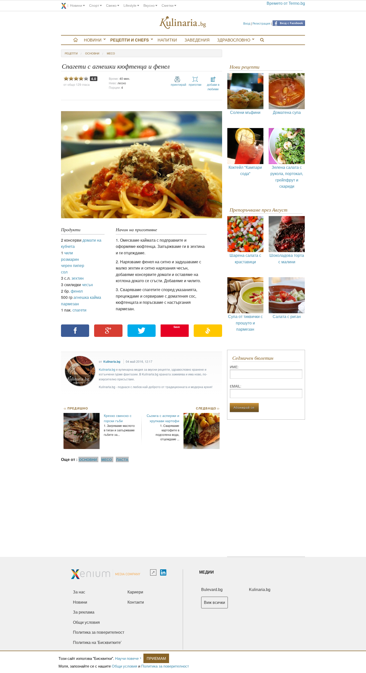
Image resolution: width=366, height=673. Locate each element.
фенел (77, 291)
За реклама (83, 612)
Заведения (197, 40)
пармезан (70, 304)
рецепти (71, 53)
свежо (111, 5)
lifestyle (129, 5)
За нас (79, 592)
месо (111, 53)
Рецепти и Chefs (129, 40)
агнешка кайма (87, 297)
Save (177, 327)
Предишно (75, 408)
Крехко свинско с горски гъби (117, 418)
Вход (246, 23)
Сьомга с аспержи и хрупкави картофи (163, 418)
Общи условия (124, 666)
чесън (87, 284)
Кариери (135, 592)
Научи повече (127, 658)
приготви (195, 84)
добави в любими (213, 86)
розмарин (70, 259)
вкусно (149, 5)
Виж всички (214, 602)
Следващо (207, 408)
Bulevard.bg (212, 589)
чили (68, 253)
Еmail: (235, 386)
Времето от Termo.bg (286, 3)
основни (92, 53)
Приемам (156, 658)
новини (76, 5)
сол (64, 272)
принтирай (177, 84)
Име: (234, 366)
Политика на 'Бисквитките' (97, 642)
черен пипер (72, 265)
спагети (79, 310)
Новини (93, 40)
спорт (94, 5)
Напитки (167, 40)
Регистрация (261, 23)
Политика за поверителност (165, 666)
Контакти (135, 602)
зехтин (77, 278)
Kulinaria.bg (111, 361)
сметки (168, 5)
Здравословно (233, 40)
